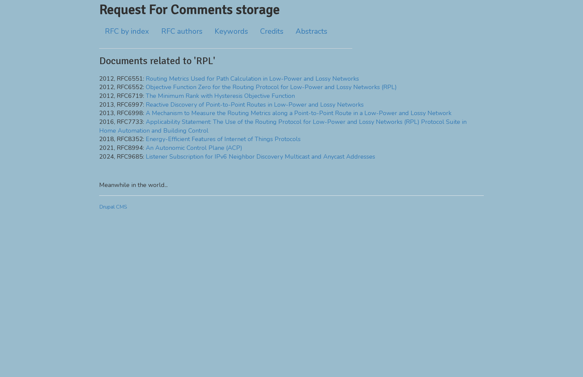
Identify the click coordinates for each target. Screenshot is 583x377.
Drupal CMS (113, 207)
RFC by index (127, 31)
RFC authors (181, 31)
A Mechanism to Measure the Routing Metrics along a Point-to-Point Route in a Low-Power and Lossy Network (298, 113)
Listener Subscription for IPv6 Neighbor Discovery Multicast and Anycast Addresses (260, 157)
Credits (271, 31)
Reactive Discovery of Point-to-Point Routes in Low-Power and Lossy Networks (255, 105)
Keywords (231, 31)
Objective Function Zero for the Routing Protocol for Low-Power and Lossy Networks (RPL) (271, 87)
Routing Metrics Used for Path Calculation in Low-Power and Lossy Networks (252, 79)
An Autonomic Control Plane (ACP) (194, 148)
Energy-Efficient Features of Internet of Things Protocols (223, 139)
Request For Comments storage (189, 9)
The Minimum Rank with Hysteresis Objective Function (220, 96)
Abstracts (311, 31)
